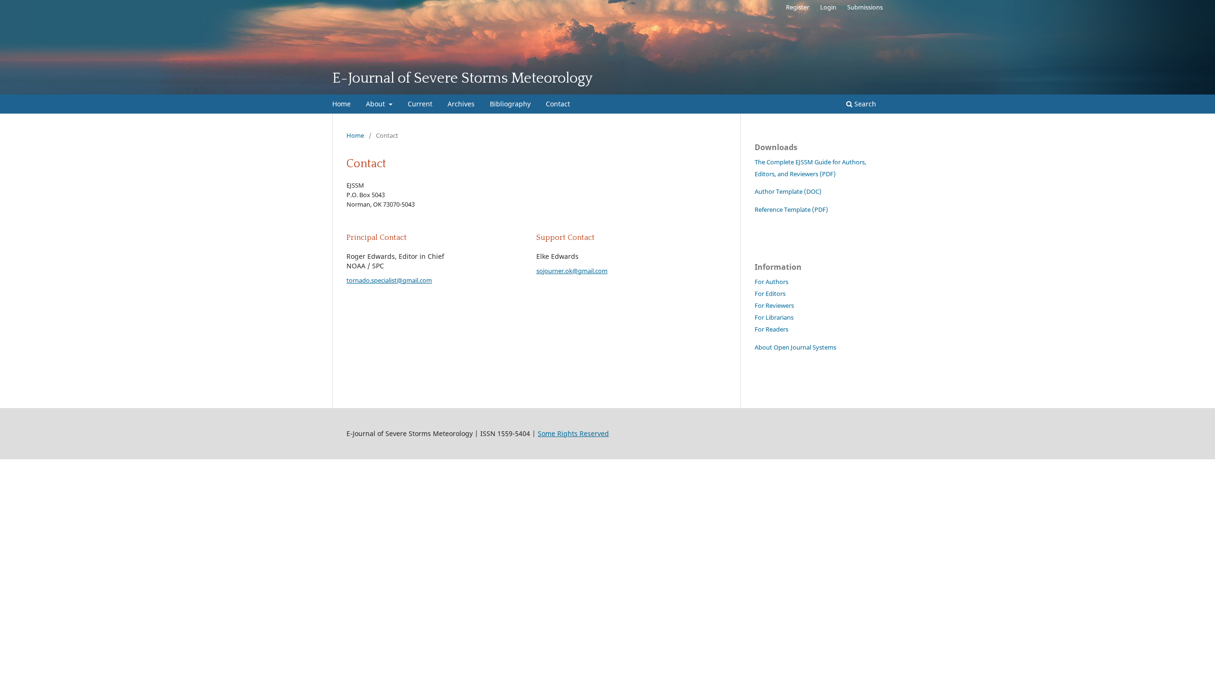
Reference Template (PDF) (791, 210)
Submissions (865, 7)
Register (797, 7)
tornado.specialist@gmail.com (389, 280)
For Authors (771, 282)
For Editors (770, 294)
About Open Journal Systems (795, 347)
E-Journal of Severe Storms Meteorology (462, 78)
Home (341, 103)
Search (864, 103)
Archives (461, 103)
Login (828, 7)
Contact (558, 103)
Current (420, 103)
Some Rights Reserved (573, 433)
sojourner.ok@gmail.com (572, 270)
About (376, 103)
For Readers (771, 329)
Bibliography (510, 103)
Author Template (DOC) (789, 192)
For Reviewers (774, 306)
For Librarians (774, 318)
